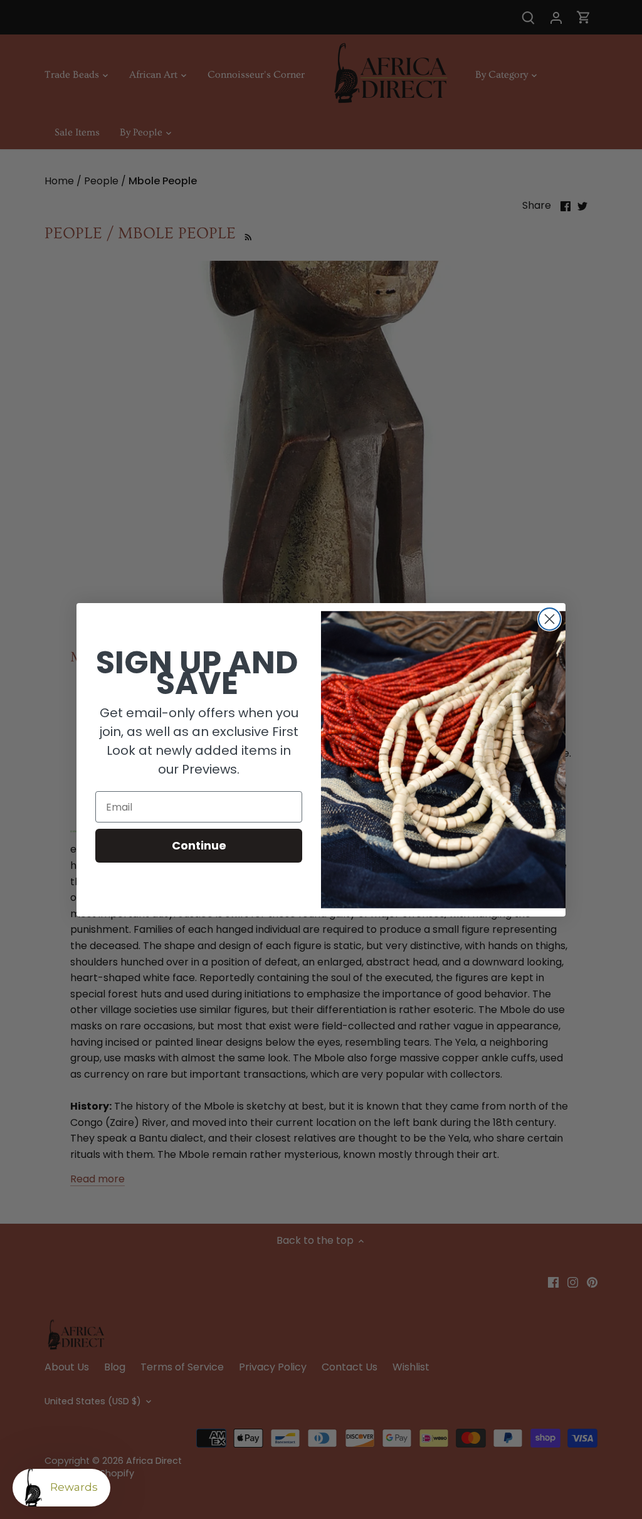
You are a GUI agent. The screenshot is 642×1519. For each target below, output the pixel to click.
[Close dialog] (549, 619)
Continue (199, 845)
